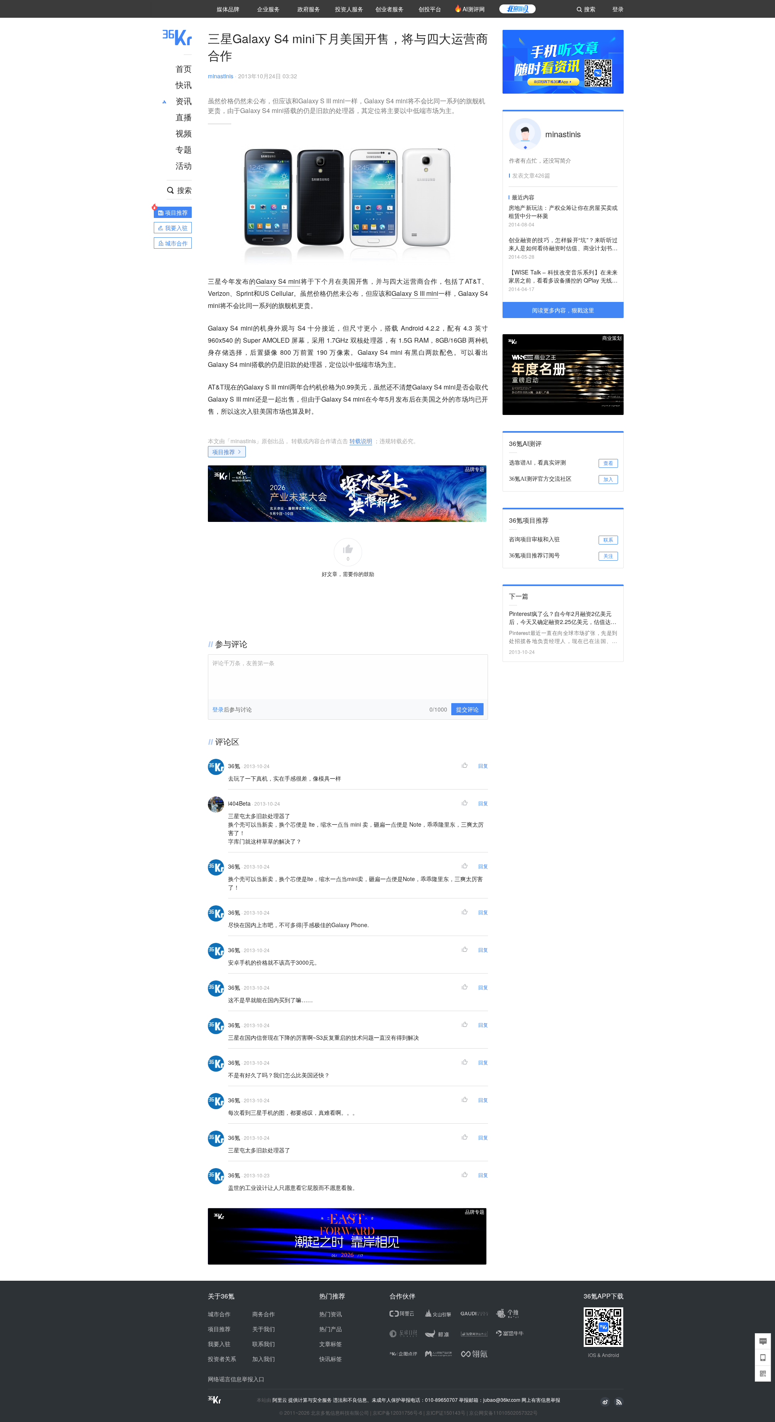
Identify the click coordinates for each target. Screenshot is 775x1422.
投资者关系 (222, 1359)
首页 (184, 68)
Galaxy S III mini (415, 293)
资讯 (184, 100)
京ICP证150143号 (445, 1412)
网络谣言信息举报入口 (236, 1379)
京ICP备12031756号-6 (397, 1412)
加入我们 (263, 1359)
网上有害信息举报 (541, 1399)
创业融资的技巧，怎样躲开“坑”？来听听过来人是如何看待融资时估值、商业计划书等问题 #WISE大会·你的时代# (563, 244)
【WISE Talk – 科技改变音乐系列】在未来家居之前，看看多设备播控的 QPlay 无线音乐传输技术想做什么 (563, 276)
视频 (184, 133)
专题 (184, 149)
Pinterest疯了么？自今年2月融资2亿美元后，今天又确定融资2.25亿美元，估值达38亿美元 (563, 617)
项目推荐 (223, 452)
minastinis (220, 76)
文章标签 (330, 1344)
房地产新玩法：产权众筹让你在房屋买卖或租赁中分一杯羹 (563, 211)
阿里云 (280, 1399)
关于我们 (263, 1329)
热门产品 (330, 1329)
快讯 (184, 84)
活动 (184, 165)
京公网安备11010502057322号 (503, 1412)
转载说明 (361, 441)
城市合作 (219, 1314)
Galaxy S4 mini (278, 281)
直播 (184, 116)
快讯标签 (330, 1359)
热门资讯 (330, 1314)
